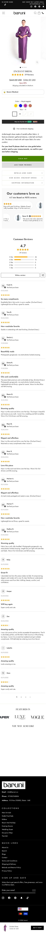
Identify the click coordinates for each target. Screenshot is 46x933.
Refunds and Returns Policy (11, 867)
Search (4, 851)
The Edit (5, 836)
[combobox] (23, 909)
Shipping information (23, 183)
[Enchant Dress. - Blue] (8, 768)
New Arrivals (6, 812)
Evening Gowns (7, 826)
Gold (16, 106)
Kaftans (4, 819)
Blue (21, 106)
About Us (5, 847)
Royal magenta (25, 106)
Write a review (20, 275)
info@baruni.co (12, 792)
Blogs (4, 854)
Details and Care (23, 173)
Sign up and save (14, 878)
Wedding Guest (7, 829)
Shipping (15, 86)
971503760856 (13, 796)
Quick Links (10, 843)
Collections (10, 808)
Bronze (30, 106)
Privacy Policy (7, 871)
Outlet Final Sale (7, 816)
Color (23, 101)
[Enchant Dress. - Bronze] (14, 768)
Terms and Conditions (9, 861)
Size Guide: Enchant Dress (23, 178)
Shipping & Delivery (9, 864)
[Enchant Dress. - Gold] (6, 768)
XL (31, 114)
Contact (4, 857)
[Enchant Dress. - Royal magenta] (11, 768)
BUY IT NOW (37, 928)
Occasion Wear (7, 833)
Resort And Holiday (9, 823)
